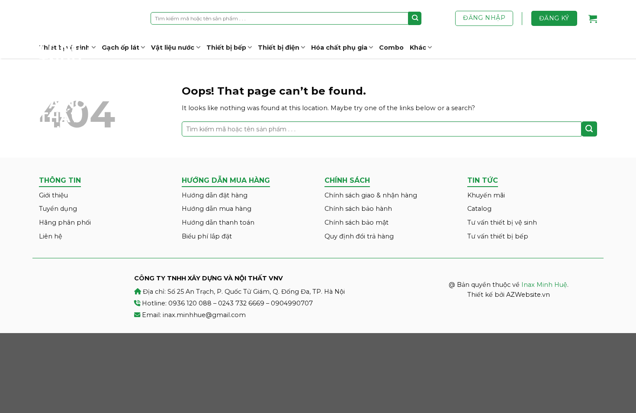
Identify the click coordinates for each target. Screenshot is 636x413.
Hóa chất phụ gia (339, 47)
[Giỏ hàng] (592, 18)
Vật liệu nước (172, 47)
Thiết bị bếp (226, 47)
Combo (391, 47)
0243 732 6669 (241, 303)
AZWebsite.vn (528, 295)
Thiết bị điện (278, 47)
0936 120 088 (190, 303)
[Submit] (415, 18)
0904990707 (292, 303)
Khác (418, 47)
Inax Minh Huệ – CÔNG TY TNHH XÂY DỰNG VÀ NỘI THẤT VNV (71, 69)
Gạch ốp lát (120, 47)
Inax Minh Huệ (544, 285)
